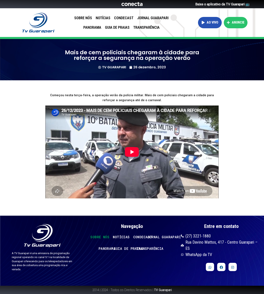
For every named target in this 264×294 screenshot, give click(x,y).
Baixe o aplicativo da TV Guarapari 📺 (222, 4)
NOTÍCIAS (103, 18)
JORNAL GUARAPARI (153, 18)
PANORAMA (92, 27)
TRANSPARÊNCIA (146, 27)
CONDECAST (123, 18)
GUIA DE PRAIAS (117, 27)
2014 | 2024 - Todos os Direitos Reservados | (132, 290)
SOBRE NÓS (83, 18)
